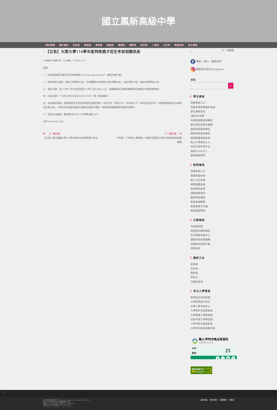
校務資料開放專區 (200, 230)
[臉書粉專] (193, 61)
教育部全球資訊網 (200, 297)
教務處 (48, 60)
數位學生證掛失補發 (202, 124)
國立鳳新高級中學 (138, 21)
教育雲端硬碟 (198, 201)
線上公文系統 (198, 180)
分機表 (231, 400)
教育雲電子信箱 (199, 206)
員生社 (194, 277)
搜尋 (193, 79)
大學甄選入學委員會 (202, 315)
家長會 (194, 264)
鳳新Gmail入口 (199, 151)
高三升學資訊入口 (200, 142)
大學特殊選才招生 (200, 301)
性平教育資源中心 (200, 235)
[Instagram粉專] (193, 69)
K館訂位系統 (197, 115)
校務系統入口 (198, 102)
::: (42, 44)
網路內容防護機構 (200, 239)
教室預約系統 (198, 188)
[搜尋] (230, 86)
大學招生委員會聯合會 (203, 328)
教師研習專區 (198, 197)
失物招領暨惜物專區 (202, 120)
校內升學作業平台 (200, 146)
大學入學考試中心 (200, 306)
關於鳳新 (213, 400)
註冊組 (68, 60)
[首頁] (223, 50)
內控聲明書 (197, 226)
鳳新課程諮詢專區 (200, 133)
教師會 (194, 272)
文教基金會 (197, 281)
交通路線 (222, 400)
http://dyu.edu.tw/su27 (92, 74)
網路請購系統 (198, 184)
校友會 (194, 268)
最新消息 (204, 400)
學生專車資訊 (198, 111)
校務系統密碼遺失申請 (203, 107)
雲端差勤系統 (198, 175)
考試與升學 (56, 60)
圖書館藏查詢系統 (200, 138)
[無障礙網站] (201, 370)
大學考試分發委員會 (202, 323)
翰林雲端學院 (198, 155)
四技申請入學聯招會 (202, 319)
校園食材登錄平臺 (200, 244)
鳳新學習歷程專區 (200, 129)
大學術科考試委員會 (202, 310)
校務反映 (195, 248)
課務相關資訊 (198, 193)
